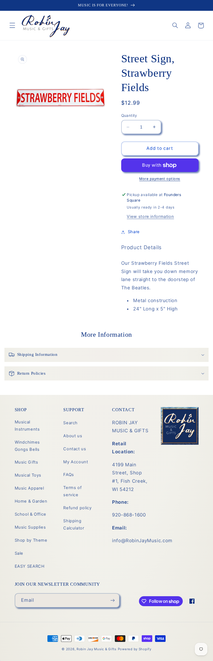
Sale (19, 553)
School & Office (30, 514)
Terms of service (72, 491)
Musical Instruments (27, 426)
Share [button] (134, 231)
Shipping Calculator (73, 524)
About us (72, 435)
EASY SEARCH (30, 566)
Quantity (129, 115)
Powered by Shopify (134, 649)
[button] (12, 25)
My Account (75, 461)
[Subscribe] (112, 600)
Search (70, 422)
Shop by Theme (31, 540)
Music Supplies (30, 527)
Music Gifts (26, 462)
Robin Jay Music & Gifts (96, 649)
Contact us (74, 448)
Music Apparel (29, 488)
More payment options (159, 179)
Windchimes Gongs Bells (27, 446)
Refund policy (77, 507)
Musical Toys (28, 475)
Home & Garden (31, 501)
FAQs (68, 474)
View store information (150, 216)
